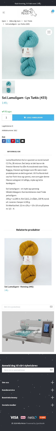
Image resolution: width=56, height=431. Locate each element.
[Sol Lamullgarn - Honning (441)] (28, 261)
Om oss (5, 382)
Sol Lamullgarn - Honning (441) (18, 286)
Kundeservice (8, 390)
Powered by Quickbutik (35, 423)
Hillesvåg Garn (14, 21)
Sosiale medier (9, 405)
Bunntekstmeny (9, 397)
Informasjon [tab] (13, 151)
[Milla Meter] (28, 12)
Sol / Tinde (28, 21)
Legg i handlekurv (35, 117)
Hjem (4, 21)
